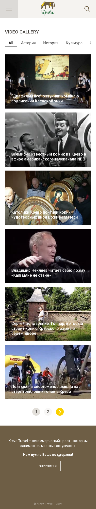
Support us (48, 466)
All (11, 43)
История (28, 43)
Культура (74, 43)
